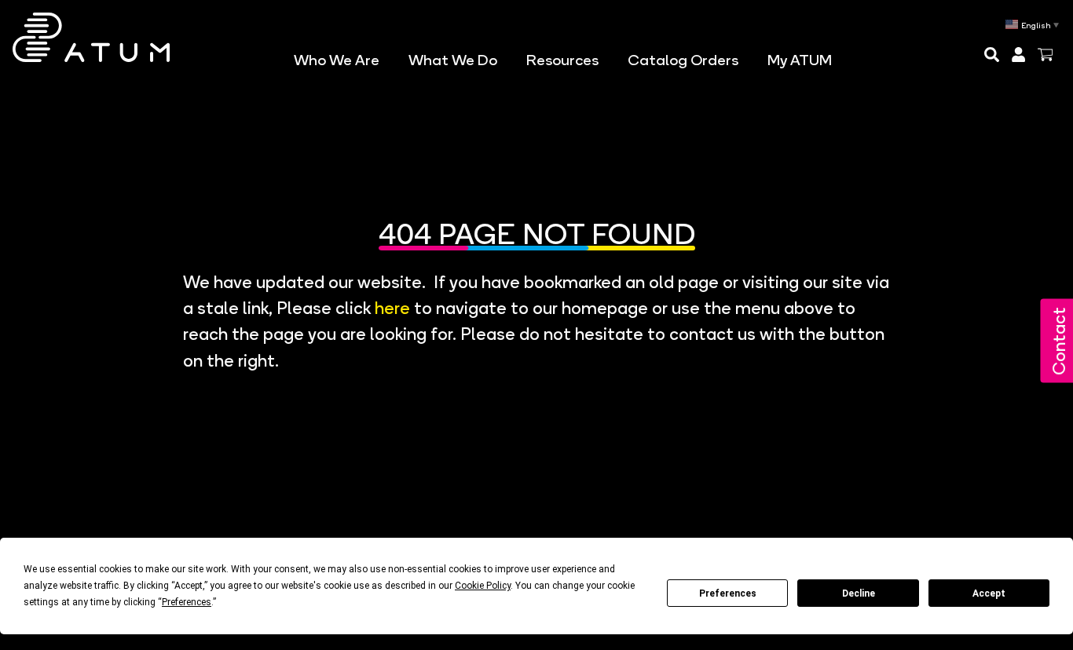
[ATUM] (91, 37)
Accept (988, 593)
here (392, 305)
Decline (858, 593)
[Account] (1022, 54)
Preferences (727, 593)
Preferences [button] (186, 602)
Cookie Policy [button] (483, 585)
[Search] (995, 54)
